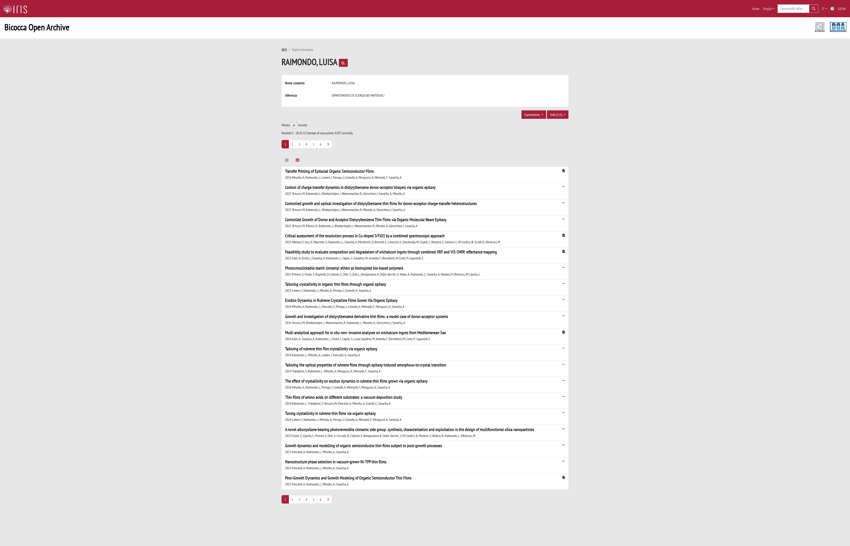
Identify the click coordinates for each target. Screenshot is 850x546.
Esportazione (532, 114)
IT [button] (823, 8)
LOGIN (842, 8)
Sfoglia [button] (767, 8)
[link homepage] (17, 8)
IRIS (284, 49)
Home (755, 8)
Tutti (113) (556, 114)
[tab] (287, 161)
